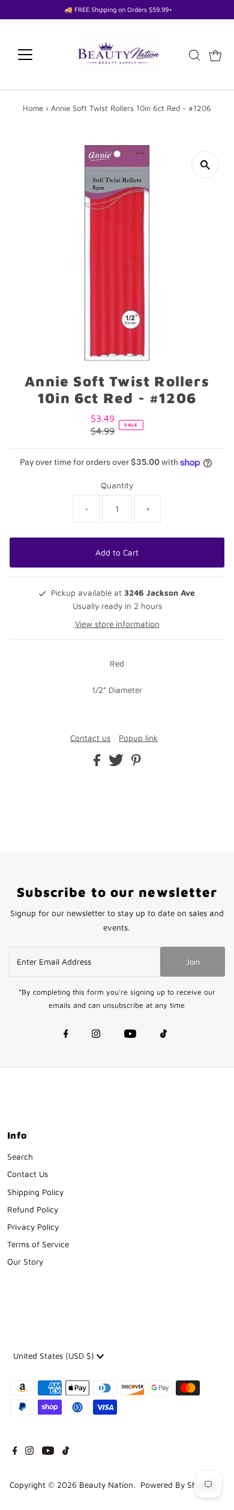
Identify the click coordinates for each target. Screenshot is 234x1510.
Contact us (90, 738)
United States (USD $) (55, 1356)
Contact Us (27, 1174)
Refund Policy (32, 1209)
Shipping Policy (35, 1192)
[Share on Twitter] (117, 763)
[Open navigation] (35, 55)
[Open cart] (215, 54)
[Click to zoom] (204, 164)
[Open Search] (194, 55)
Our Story (25, 1261)
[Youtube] (130, 1034)
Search (20, 1156)
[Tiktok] (163, 1034)
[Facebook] (66, 1034)
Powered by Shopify (177, 1485)
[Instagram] (96, 1034)
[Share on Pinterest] (136, 763)
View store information (117, 624)
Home (33, 108)
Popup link (138, 738)
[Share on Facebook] (98, 763)
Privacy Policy (33, 1227)
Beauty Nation (106, 1485)
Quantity (117, 485)
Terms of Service (38, 1244)
